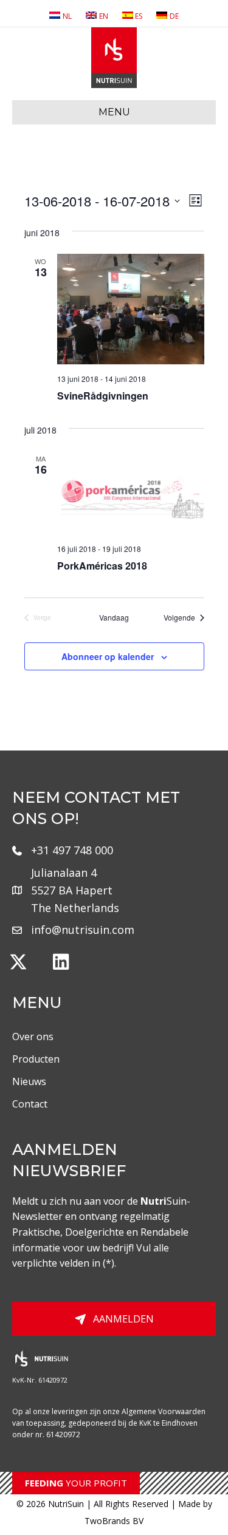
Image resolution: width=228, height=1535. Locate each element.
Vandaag (114, 617)
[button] (18, 962)
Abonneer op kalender (107, 657)
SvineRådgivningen (102, 396)
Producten (36, 1059)
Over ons (33, 1036)
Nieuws (29, 1081)
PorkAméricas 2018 (102, 566)
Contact (29, 1104)
